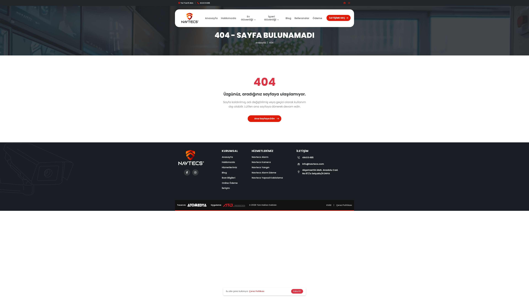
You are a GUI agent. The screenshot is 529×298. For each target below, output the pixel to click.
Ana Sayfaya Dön (264, 118)
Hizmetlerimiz (229, 167)
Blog (288, 18)
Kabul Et (297, 291)
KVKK (328, 205)
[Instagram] (5, 280)
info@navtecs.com (313, 164)
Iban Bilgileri (228, 177)
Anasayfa (211, 18)
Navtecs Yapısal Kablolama (267, 177)
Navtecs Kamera (261, 162)
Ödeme (317, 18)
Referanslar (302, 18)
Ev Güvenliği (247, 18)
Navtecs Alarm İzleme (264, 172)
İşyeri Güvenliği (270, 18)
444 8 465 (205, 3)
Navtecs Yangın (260, 167)
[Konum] (5, 269)
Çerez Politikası (344, 205)
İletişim (226, 188)
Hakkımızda (228, 18)
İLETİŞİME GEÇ (337, 17)
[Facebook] (5, 290)
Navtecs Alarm (260, 157)
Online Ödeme (230, 183)
